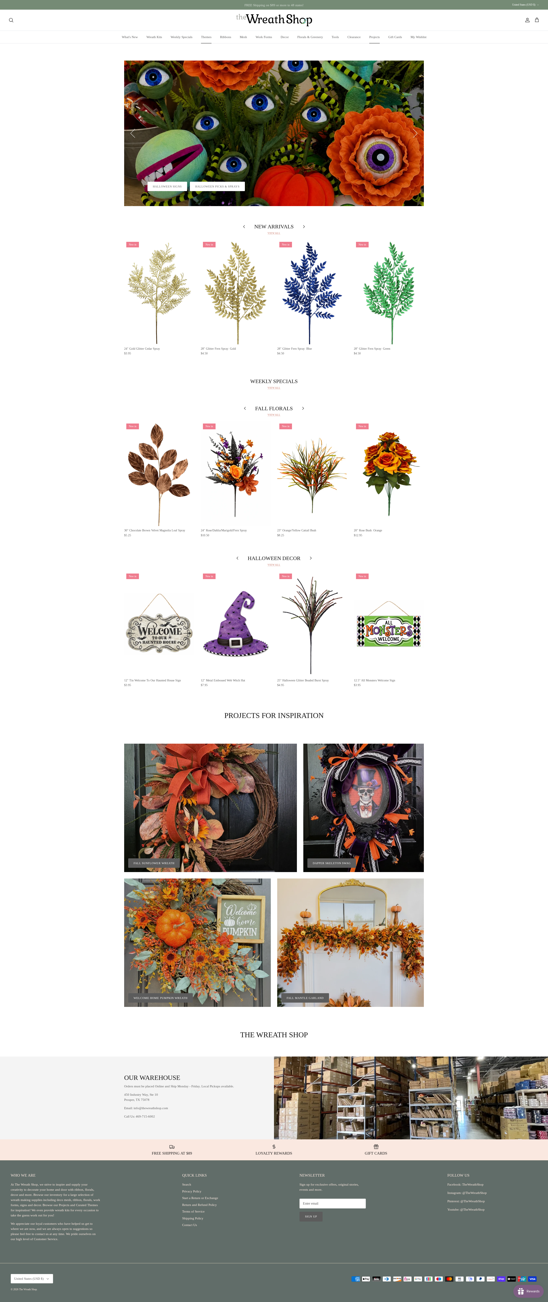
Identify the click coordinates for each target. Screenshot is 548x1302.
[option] (274, 133)
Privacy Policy (191, 1191)
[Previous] (132, 133)
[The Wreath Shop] (274, 20)
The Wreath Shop (28, 1289)
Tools (335, 37)
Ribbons (225, 37)
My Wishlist (418, 37)
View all (274, 233)
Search (186, 1184)
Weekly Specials (181, 37)
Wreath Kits (154, 37)
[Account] (526, 20)
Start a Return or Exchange (200, 1198)
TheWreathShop (473, 1184)
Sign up (311, 1216)
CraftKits (294, 4)
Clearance (354, 37)
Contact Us (189, 1225)
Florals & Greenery (310, 37)
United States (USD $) (523, 4)
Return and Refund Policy (199, 1205)
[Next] (415, 133)
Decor (285, 37)
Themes (206, 37)
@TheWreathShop (472, 1201)
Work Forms (264, 37)
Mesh (243, 37)
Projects (374, 37)
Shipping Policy (192, 1218)
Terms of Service (193, 1211)
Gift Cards (395, 37)
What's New (130, 37)
